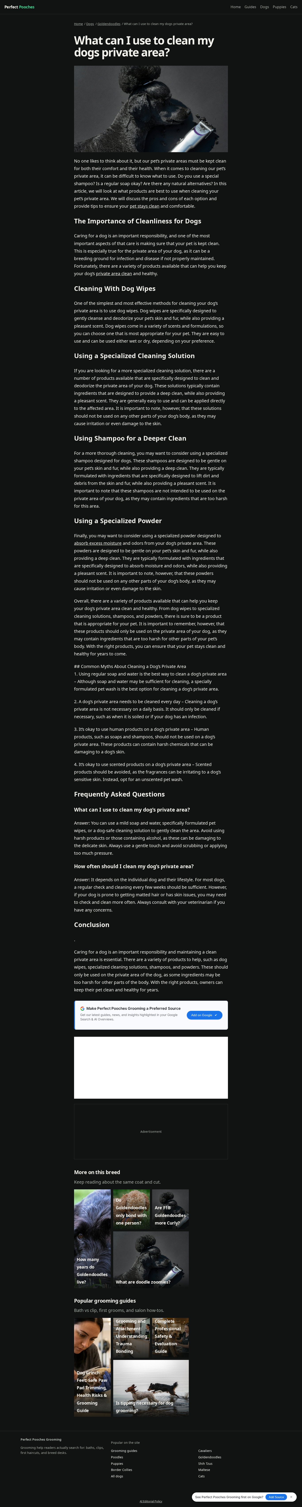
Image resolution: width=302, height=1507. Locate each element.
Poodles (117, 1457)
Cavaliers (205, 1451)
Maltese (204, 1470)
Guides (250, 6)
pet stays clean (144, 206)
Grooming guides (124, 1451)
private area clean (114, 273)
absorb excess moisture (98, 543)
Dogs (264, 6)
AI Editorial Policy (151, 1501)
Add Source (276, 1497)
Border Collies (121, 1470)
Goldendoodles (108, 24)
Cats (294, 6)
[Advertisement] (151, 1068)
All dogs (117, 1476)
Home (236, 6)
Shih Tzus (205, 1463)
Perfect (19, 7)
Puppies (279, 6)
